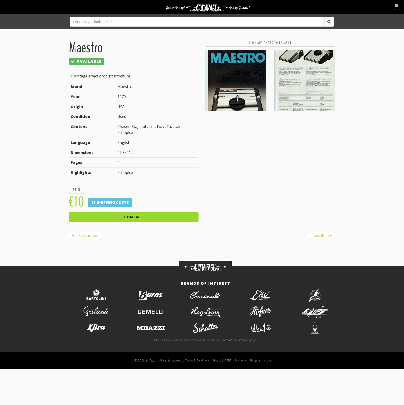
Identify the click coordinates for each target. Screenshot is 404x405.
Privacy (217, 360)
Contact (133, 216)
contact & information (236, 340)
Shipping (254, 360)
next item (321, 235)
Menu (396, 9)
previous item (86, 235)
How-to (267, 360)
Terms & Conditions (197, 360)
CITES (227, 360)
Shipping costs (112, 202)
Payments (240, 360)
